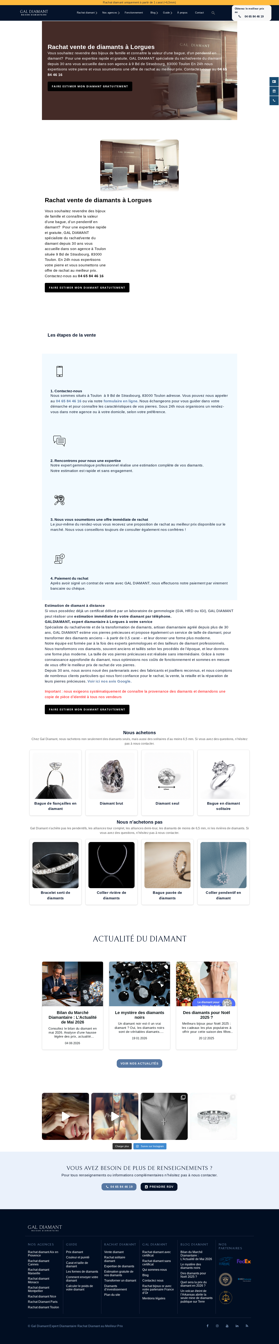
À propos (182, 12)
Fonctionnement (134, 12)
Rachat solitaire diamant (114, 1259)
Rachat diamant (86, 12)
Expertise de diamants (119, 1266)
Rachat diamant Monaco (38, 1280)
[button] (213, 13)
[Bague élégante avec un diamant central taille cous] (213, 1116)
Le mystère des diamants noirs (190, 1266)
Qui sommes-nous (154, 1269)
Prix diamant (74, 1252)
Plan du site (112, 1294)
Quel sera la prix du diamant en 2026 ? (193, 1284)
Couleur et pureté (77, 1257)
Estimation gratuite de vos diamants (118, 1273)
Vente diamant (114, 1252)
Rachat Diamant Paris (43, 1301)
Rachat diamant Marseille (38, 1271)
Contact (199, 12)
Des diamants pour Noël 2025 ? (193, 1275)
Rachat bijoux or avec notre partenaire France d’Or (158, 1289)
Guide (166, 12)
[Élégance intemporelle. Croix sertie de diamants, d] (164, 1116)
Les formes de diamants (82, 1271)
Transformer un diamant (120, 1280)
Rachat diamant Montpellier (38, 1289)
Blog (153, 12)
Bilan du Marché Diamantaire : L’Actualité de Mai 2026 (196, 1255)
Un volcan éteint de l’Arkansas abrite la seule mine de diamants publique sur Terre (196, 1296)
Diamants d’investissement (115, 1287)
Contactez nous (152, 1280)
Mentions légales (153, 1298)
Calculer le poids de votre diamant (79, 1287)
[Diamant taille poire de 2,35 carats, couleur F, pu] (114, 1116)
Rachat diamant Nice (42, 1296)
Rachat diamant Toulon (43, 1307)
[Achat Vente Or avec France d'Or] (235, 1298)
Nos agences (109, 12)
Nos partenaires (230, 1246)
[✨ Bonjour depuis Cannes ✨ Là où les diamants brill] (65, 1116)
